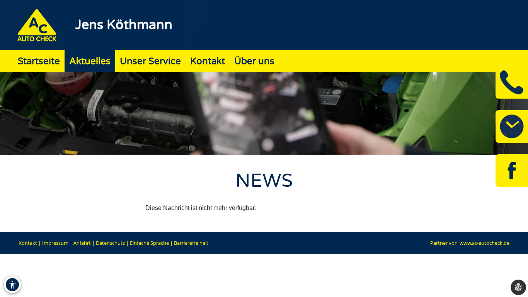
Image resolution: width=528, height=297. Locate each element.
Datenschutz (110, 242)
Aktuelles (90, 61)
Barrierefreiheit (191, 242)
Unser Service (150, 61)
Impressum (55, 242)
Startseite (39, 61)
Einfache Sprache (149, 242)
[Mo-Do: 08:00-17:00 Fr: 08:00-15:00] (512, 126)
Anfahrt (82, 242)
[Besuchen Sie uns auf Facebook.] (512, 170)
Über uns (254, 61)
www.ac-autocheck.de (484, 242)
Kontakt (207, 61)
